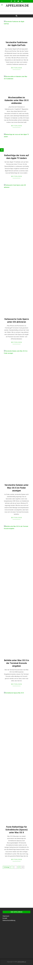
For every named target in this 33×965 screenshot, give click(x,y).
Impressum (6, 916)
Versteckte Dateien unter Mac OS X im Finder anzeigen (17, 488)
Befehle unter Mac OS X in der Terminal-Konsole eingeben (16, 663)
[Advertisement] (16, 888)
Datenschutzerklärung (9, 920)
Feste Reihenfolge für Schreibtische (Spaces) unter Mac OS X (16, 830)
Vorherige (6, 867)
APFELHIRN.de (21, 962)
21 (19, 867)
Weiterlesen (16, 67)
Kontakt (5, 918)
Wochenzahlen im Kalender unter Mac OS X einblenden (17, 100)
